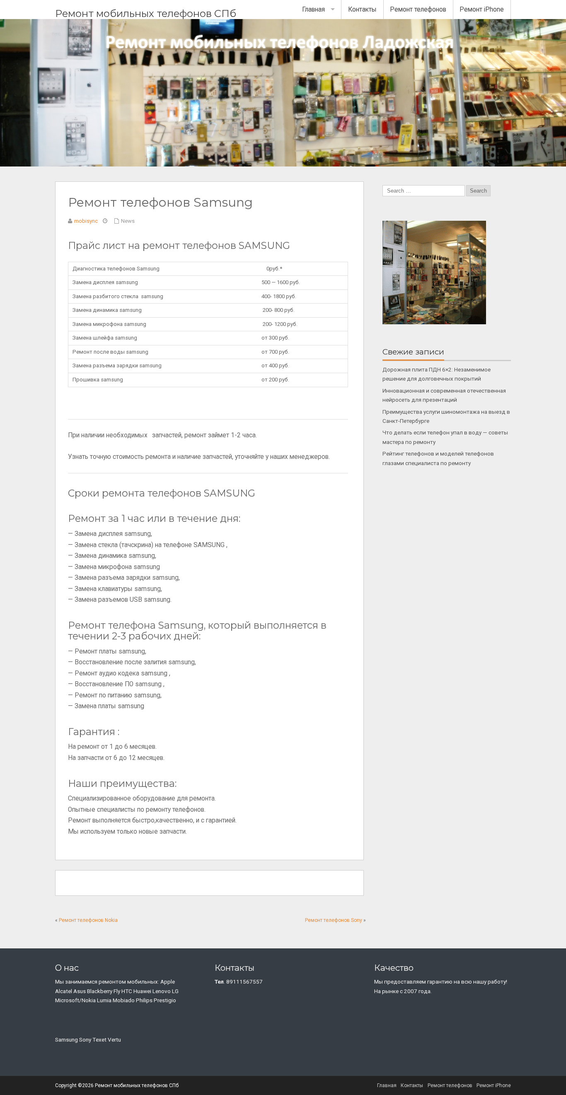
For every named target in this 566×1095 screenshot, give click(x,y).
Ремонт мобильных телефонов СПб (145, 13)
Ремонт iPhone (482, 9)
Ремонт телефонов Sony (333, 920)
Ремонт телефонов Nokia (88, 920)
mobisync (86, 221)
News (128, 221)
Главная (313, 9)
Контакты (362, 9)
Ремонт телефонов (418, 9)
